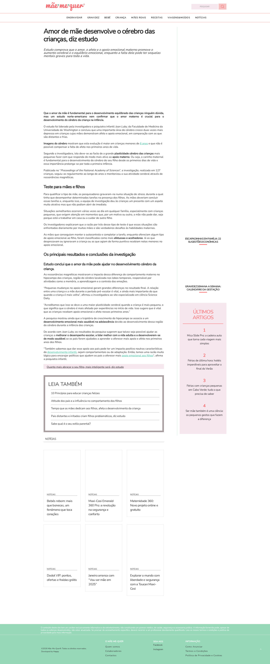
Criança (120, 17)
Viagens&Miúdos (179, 17)
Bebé (107, 17)
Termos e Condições (196, 651)
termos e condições (208, 630)
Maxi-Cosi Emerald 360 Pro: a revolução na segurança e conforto (101, 507)
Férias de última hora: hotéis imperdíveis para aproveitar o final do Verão (204, 364)
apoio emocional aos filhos (137, 356)
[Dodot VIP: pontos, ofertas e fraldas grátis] (62, 544)
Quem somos (112, 646)
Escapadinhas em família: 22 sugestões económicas (203, 240)
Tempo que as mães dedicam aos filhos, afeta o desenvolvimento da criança (95, 408)
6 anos (144, 143)
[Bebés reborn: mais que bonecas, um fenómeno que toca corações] (62, 469)
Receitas (157, 17)
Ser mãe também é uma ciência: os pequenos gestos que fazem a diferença (204, 415)
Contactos (111, 655)
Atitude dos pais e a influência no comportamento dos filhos (86, 401)
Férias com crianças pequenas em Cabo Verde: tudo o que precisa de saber (204, 390)
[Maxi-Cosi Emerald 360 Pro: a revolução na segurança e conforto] (103, 469)
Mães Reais (138, 17)
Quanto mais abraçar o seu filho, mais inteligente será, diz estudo (85, 367)
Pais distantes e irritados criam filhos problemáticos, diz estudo (88, 416)
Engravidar (74, 17)
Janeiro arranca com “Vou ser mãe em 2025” (101, 579)
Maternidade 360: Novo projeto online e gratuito (144, 505)
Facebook (157, 644)
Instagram (158, 649)
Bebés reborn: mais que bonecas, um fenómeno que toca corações (59, 507)
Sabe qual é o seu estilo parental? (71, 424)
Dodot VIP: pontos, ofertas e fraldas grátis (62, 577)
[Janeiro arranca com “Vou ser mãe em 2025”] (103, 544)
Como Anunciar (193, 646)
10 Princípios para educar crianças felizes (75, 393)
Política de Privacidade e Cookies (203, 655)
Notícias (201, 17)
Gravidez (93, 17)
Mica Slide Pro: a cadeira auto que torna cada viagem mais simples (204, 339)
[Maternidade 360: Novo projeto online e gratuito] (145, 469)
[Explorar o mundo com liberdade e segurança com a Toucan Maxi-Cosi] (145, 544)
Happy (56, 651)
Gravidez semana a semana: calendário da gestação (203, 288)
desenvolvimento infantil (62, 352)
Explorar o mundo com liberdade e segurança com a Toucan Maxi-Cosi (145, 582)
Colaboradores (113, 651)
